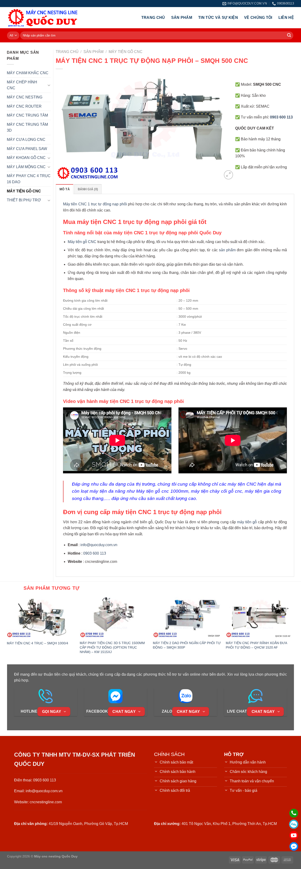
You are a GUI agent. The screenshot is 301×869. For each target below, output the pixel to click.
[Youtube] (294, 835)
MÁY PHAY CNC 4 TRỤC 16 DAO (29, 179)
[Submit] (289, 36)
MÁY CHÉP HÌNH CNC (22, 85)
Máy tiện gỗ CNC (82, 242)
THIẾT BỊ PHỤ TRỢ (24, 200)
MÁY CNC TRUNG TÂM (27, 115)
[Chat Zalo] (294, 824)
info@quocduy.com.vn (98, 545)
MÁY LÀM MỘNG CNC (26, 167)
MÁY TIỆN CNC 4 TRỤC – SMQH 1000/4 (37, 643)
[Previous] (65, 127)
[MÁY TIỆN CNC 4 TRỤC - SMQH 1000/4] (41, 617)
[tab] (64, 189)
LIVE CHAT (237, 711)
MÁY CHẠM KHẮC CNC (27, 73)
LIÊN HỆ (286, 18)
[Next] (225, 127)
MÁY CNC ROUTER (24, 106)
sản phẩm (227, 250)
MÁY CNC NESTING (24, 97)
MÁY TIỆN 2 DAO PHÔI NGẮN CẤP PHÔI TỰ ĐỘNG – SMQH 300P (187, 645)
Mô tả (64, 189)
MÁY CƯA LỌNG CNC (26, 140)
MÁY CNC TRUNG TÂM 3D (27, 127)
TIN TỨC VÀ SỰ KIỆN (218, 18)
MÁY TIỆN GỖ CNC (24, 191)
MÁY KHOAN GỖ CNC (26, 158)
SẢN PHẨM (181, 18)
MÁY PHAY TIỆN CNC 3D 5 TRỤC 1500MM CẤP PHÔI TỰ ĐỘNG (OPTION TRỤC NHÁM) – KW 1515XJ (112, 647)
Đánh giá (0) (88, 189)
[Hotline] (294, 813)
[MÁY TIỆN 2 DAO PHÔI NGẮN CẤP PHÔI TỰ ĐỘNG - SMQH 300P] (187, 617)
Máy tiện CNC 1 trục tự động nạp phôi (95, 204)
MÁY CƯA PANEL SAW (27, 149)
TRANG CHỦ (153, 18)
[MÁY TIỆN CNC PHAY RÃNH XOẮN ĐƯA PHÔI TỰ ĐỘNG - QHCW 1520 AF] (260, 617)
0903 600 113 (94, 553)
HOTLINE (29, 711)
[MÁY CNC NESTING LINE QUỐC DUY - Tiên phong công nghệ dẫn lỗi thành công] (43, 18)
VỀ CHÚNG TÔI (258, 18)
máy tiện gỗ (247, 522)
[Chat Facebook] (294, 846)
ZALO (167, 711)
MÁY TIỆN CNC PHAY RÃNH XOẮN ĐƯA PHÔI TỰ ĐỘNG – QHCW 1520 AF (256, 645)
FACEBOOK (97, 711)
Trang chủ (67, 52)
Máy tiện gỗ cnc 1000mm (162, 491)
